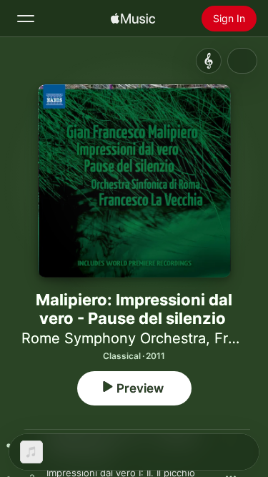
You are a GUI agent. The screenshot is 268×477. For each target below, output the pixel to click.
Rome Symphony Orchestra (113, 338)
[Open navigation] (25, 18)
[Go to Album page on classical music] (209, 61)
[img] (133, 18)
